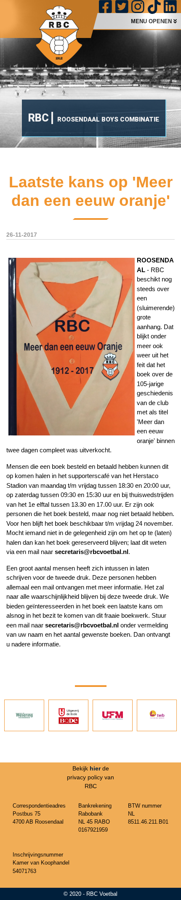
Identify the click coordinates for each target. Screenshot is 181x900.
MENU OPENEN (152, 21)
